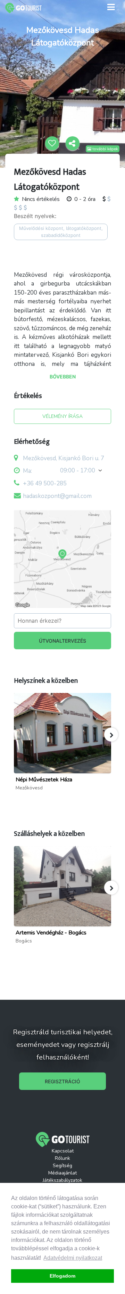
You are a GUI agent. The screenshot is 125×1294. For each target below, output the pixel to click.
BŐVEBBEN (63, 376)
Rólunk (62, 1158)
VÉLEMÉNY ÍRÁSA (62, 416)
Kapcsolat (63, 1151)
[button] (111, 735)
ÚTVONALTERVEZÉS (62, 641)
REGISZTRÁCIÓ (62, 1081)
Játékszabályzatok (62, 1180)
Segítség (62, 1165)
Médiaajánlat (62, 1173)
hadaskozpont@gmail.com (57, 496)
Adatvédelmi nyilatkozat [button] (72, 1258)
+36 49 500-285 (45, 483)
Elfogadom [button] (62, 1276)
